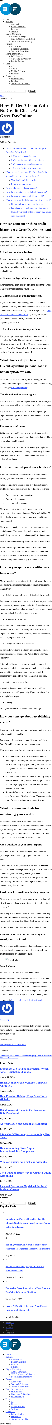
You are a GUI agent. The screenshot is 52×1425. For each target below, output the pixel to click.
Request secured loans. (21, 184)
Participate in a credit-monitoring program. (29, 208)
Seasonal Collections (20, 49)
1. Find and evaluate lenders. (23, 156)
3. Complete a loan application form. (27, 164)
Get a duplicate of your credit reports (27, 204)
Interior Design (17, 61)
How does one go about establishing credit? (25, 196)
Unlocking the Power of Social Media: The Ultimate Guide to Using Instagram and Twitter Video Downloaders (28, 1223)
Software (15, 73)
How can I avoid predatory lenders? (21, 188)
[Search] (1, 88)
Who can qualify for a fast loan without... (23, 1161)
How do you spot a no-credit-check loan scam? (26, 192)
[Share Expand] (43, 1000)
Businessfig (4, 1020)
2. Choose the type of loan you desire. (27, 160)
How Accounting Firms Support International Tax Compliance (18, 1150)
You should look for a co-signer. (25, 180)
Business (9, 21)
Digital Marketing (13, 34)
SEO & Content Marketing (23, 39)
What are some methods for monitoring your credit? (28, 200)
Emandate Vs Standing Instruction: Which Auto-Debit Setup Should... (24, 1070)
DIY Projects (16, 56)
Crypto (14, 69)
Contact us (10, 76)
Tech (8, 64)
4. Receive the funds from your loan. (27, 168)
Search (32, 91)
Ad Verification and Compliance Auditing (23, 1123)
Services (14, 31)
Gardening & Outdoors (21, 59)
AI (12, 66)
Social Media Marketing (21, 41)
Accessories (16, 46)
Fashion (9, 44)
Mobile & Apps (18, 71)
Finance (14, 29)
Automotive (16, 24)
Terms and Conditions (20, 83)
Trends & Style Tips (20, 51)
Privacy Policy (17, 78)
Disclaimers (16, 81)
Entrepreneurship (18, 26)
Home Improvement (14, 54)
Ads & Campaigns (19, 36)
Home (8, 19)
